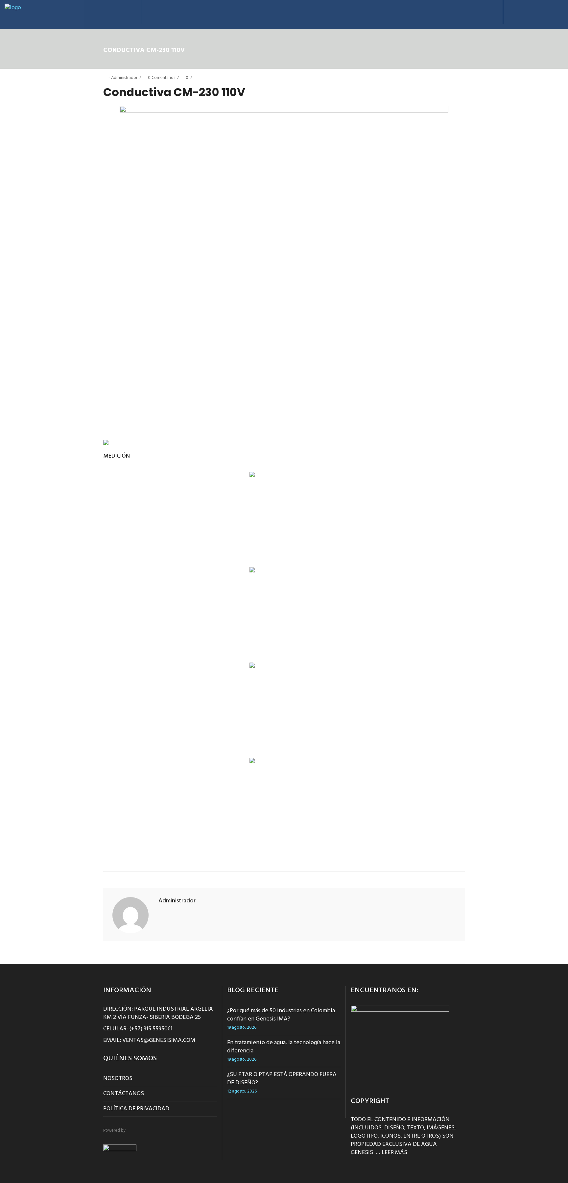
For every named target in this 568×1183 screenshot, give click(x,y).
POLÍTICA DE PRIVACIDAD (136, 1109)
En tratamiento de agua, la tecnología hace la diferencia (283, 1047)
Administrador (124, 77)
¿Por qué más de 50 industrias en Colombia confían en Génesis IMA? (281, 1015)
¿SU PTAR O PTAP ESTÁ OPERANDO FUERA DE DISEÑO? (282, 1079)
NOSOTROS (117, 1078)
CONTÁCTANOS (123, 1093)
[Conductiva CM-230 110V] (130, 915)
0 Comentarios (161, 77)
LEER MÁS (394, 1152)
